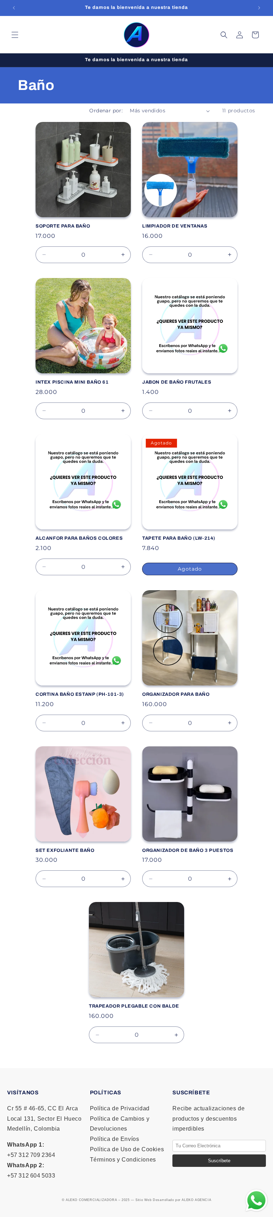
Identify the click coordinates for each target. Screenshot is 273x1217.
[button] (15, 35)
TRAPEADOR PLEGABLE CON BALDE (134, 1006)
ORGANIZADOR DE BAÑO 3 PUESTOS (187, 850)
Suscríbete (219, 1160)
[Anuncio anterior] (14, 8)
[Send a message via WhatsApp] (256, 1200)
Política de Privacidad (120, 1108)
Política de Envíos (114, 1139)
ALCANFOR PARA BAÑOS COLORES (79, 538)
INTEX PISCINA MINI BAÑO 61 (72, 382)
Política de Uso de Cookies (127, 1149)
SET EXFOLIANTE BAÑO (65, 850)
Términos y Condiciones (123, 1160)
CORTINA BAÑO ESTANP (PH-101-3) (80, 694)
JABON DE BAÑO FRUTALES (176, 382)
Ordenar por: (106, 110)
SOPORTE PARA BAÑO (63, 226)
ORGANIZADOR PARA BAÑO (176, 694)
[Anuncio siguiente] (259, 8)
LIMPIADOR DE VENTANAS (175, 226)
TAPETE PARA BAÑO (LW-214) (178, 538)
